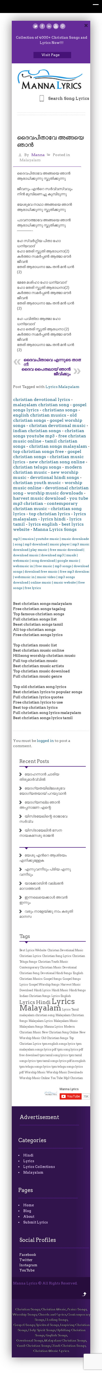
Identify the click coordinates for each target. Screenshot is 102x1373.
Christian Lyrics (30, 956)
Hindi (28, 1155)
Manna (38, 155)
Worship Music (35, 1072)
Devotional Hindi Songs (56, 973)
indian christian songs (37, 430)
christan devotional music (57, 425)
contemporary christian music (45, 506)
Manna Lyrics (53, 1026)
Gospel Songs (52, 979)
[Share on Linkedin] (49, 26)
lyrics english (43, 524)
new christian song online (57, 461)
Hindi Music (60, 990)
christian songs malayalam (58, 446)
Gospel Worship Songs (44, 984)
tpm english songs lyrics (58, 1044)
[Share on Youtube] (56, 26)
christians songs (59, 409)
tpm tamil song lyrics (53, 1055)
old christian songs (45, 418)
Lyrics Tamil (70, 1009)
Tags (24, 936)
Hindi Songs (77, 990)
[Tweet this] (35, 26)
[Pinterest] (62, 26)
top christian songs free (38, 451)
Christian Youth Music (53, 961)
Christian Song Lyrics (56, 956)
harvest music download (39, 498)
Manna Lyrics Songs (55, 529)
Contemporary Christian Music (40, 967)
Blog (27, 1211)
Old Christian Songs (54, 1038)
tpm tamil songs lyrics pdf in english (61, 1061)
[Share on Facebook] (42, 26)
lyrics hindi (53, 519)
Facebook (27, 1255)
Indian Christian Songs (34, 996)
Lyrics (28, 1161)
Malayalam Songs (31, 1026)
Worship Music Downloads (64, 1072)
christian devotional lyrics (41, 399)
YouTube (27, 1270)
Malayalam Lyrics (41, 1021)
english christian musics (39, 415)
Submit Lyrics (35, 1222)
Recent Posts (34, 761)
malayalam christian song (41, 404)
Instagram (28, 1265)
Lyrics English (61, 996)
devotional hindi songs (54, 477)
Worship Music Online (34, 1078)
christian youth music (37, 482)
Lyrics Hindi (35, 1002)
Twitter (25, 1260)
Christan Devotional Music (65, 950)
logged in (45, 741)
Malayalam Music (66, 1021)
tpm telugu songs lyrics (35, 1066)
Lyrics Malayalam (62, 387)
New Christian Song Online (60, 1032)
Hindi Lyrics (42, 990)
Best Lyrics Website (33, 950)
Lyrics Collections (39, 1167)
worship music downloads (55, 493)
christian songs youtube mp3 (48, 433)
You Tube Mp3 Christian (67, 1078)
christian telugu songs (37, 467)
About (28, 1216)
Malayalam (30, 160)
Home (28, 1205)
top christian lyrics (49, 513)
